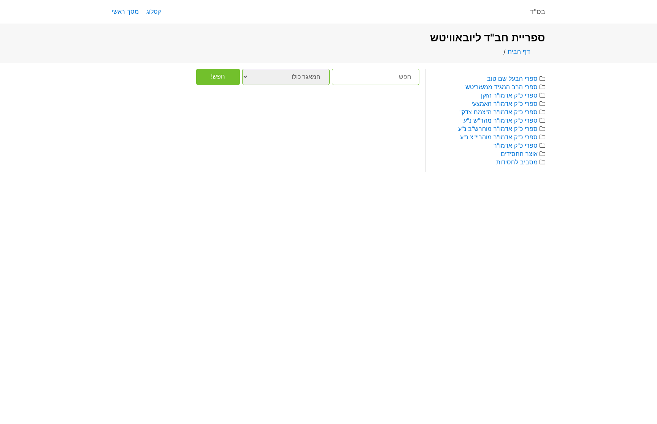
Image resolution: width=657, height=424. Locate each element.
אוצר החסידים (519, 154)
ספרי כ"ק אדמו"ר (516, 145)
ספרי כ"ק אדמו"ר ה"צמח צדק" (498, 112)
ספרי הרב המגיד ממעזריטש (501, 87)
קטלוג (153, 11)
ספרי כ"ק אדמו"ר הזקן (509, 95)
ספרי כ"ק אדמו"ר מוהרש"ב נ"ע (498, 128)
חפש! (218, 76)
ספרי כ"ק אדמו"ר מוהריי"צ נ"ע (499, 137)
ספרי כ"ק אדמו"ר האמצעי (504, 103)
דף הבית (519, 51)
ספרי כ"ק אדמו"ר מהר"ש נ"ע (500, 120)
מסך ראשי (125, 11)
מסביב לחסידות (517, 162)
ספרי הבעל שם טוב (512, 78)
